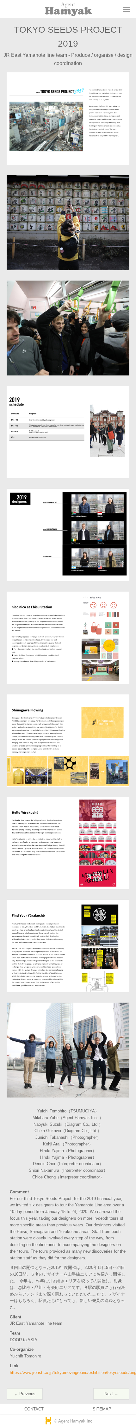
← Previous (24, 1393)
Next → (111, 1393)
